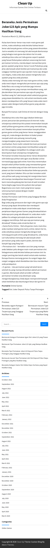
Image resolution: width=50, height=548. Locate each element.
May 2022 (5, 402)
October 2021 (7, 432)
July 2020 (5, 498)
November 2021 (7, 428)
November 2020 (7, 481)
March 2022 (6, 410)
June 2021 (5, 450)
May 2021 (5, 454)
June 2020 (5, 503)
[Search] (46, 10)
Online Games (16, 285)
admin (28, 36)
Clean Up (25, 3)
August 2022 (6, 388)
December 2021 (7, 424)
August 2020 (6, 494)
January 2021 (6, 472)
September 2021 (8, 437)
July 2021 (5, 446)
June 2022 (5, 397)
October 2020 (7, 485)
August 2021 (6, 441)
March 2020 (6, 516)
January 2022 (6, 419)
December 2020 (7, 476)
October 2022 (7, 380)
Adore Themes (8, 544)
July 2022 (5, 393)
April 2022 (5, 406)
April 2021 (5, 459)
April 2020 (5, 511)
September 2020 (8, 489)
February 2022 (7, 415)
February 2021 (7, 468)
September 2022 (8, 384)
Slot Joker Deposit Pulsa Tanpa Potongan (26, 289)
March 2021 (6, 463)
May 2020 (5, 507)
